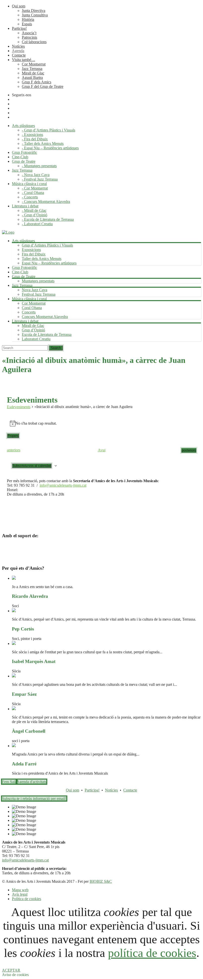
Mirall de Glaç (33, 73)
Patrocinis (29, 37)
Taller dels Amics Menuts (41, 258)
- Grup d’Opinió (34, 215)
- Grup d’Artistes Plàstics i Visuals (48, 130)
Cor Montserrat (34, 64)
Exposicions (31, 250)
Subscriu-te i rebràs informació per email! (34, 798)
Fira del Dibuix (34, 254)
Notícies (18, 46)
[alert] (101, 423)
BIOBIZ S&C (101, 881)
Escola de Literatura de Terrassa (47, 334)
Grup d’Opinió (33, 330)
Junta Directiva (33, 10)
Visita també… (23, 60)
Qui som (18, 6)
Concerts (29, 312)
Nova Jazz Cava (34, 290)
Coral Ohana (32, 308)
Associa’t (29, 33)
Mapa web (20, 890)
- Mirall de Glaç (34, 210)
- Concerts (30, 197)
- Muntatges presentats (39, 166)
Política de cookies (26, 899)
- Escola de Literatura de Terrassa (48, 219)
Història (28, 19)
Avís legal (19, 894)
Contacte (19, 55)
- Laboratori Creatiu (37, 224)
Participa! (19, 28)
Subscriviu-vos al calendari (31, 466)
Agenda (18, 51)
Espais (27, 24)
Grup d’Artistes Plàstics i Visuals (47, 245)
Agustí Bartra (32, 77)
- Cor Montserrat (35, 188)
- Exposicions (32, 134)
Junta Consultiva (35, 15)
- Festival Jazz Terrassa (40, 179)
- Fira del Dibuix (35, 139)
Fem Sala (9, 782)
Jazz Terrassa (32, 68)
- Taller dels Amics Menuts (43, 143)
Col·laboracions (34, 42)
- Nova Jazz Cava (36, 175)
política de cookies (152, 952)
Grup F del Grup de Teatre (42, 86)
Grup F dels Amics (36, 82)
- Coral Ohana (33, 192)
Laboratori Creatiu (36, 339)
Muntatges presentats (38, 281)
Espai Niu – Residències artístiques (49, 263)
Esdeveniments (18, 407)
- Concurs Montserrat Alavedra (46, 201)
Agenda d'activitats (31, 782)
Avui (101, 450)
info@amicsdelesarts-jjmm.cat (63, 485)
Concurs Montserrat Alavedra (45, 317)
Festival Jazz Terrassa (38, 294)
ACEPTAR (11, 970)
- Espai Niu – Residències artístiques (50, 148)
